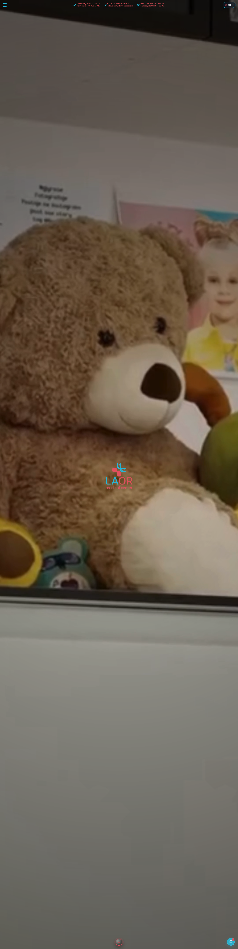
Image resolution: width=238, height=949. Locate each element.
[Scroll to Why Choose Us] (119, 942)
